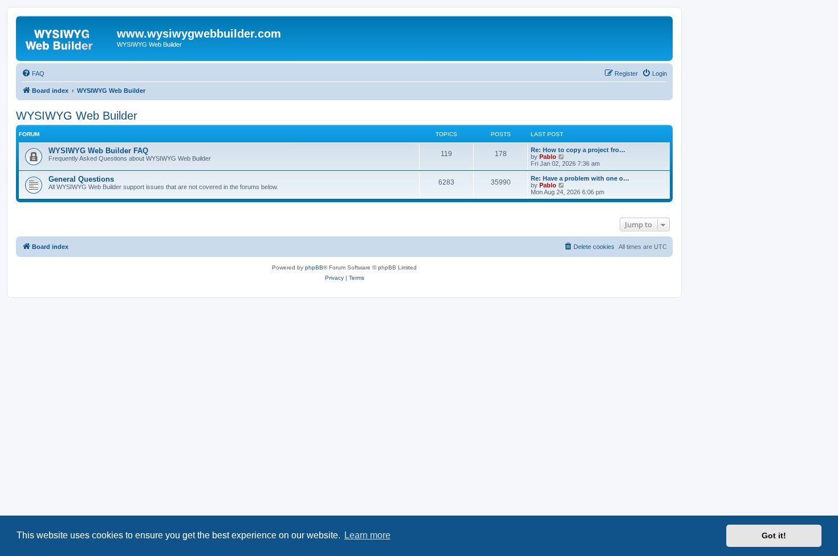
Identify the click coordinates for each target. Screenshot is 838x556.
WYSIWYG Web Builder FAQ (98, 150)
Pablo (547, 156)
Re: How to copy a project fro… (578, 149)
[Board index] (68, 37)
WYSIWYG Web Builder (76, 115)
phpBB (314, 267)
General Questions (81, 179)
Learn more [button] (367, 535)
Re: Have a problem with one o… (580, 178)
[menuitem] (33, 73)
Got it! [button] (774, 535)
